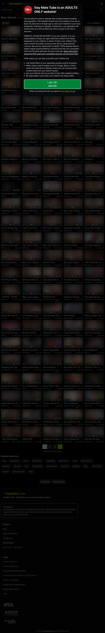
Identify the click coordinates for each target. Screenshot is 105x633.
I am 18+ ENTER (53, 84)
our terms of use (68, 91)
